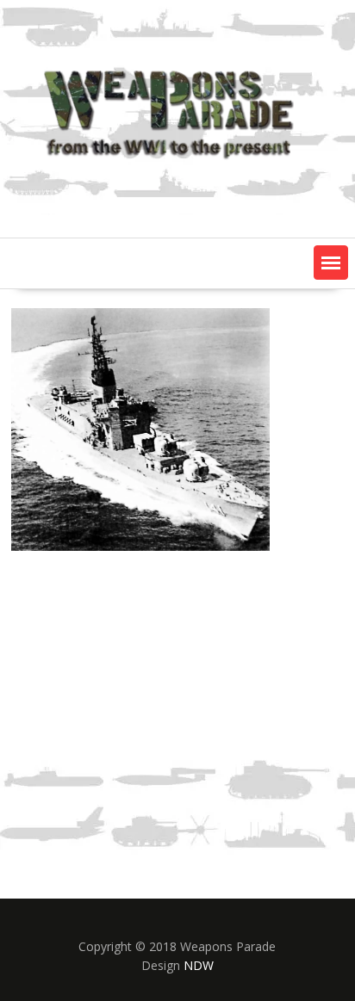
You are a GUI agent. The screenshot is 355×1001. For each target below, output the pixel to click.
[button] (331, 262)
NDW (199, 965)
